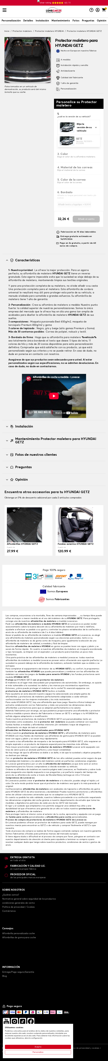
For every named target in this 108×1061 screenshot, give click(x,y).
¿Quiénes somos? (10, 895)
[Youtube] (6, 1021)
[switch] (11, 21)
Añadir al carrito (86, 219)
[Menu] (23, 10)
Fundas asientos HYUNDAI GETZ (76, 544)
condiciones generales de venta (18, 903)
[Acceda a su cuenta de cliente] (98, 10)
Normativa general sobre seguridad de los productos (29, 899)
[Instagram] (14, 1021)
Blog (4, 976)
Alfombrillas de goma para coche (19, 938)
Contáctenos (9, 911)
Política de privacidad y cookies (83, 1048)
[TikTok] (22, 1021)
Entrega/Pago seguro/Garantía (18, 972)
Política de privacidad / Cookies (18, 907)
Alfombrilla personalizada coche (18, 933)
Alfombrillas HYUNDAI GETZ (22, 544)
